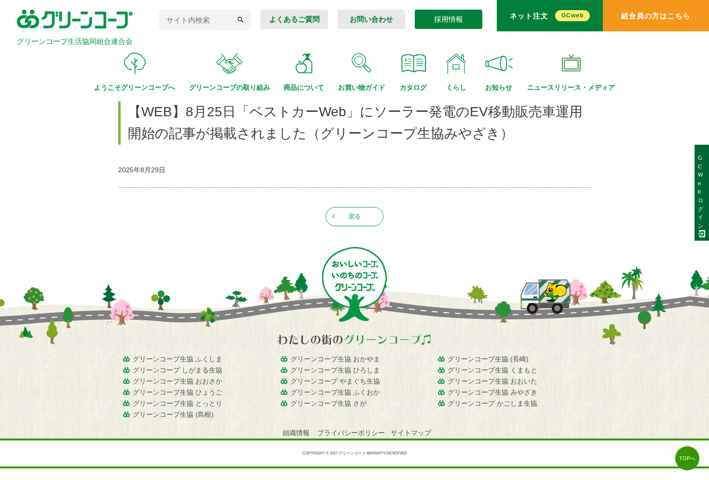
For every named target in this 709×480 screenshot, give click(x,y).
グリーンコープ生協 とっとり (177, 403)
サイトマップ (411, 433)
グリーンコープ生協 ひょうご (177, 392)
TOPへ (687, 458)
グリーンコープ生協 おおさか (177, 381)
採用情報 (448, 19)
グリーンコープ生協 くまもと (492, 370)
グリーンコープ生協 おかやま (335, 359)
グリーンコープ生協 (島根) (173, 414)
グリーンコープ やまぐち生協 (335, 381)
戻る (354, 216)
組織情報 (297, 433)
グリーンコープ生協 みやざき (492, 392)
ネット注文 (547, 16)
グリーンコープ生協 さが (328, 403)
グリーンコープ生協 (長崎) (488, 359)
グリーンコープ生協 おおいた (492, 381)
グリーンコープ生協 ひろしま (335, 370)
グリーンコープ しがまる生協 (177, 370)
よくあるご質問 (294, 19)
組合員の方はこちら (656, 16)
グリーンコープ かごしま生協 (492, 403)
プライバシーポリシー (351, 433)
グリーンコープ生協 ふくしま (177, 359)
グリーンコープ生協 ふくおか (335, 392)
